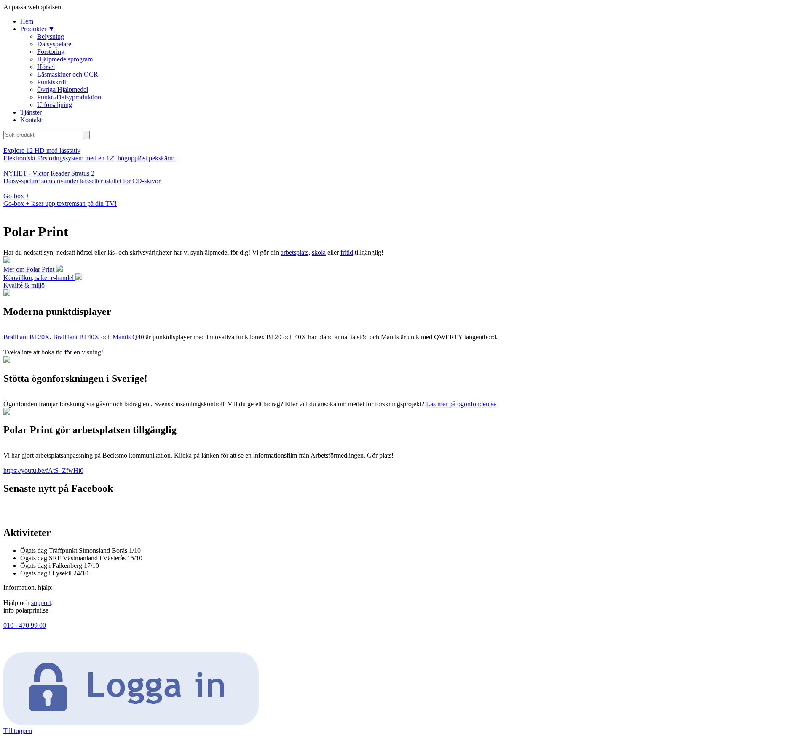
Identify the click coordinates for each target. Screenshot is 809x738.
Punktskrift (51, 81)
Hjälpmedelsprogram (65, 59)
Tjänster (31, 112)
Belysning (50, 36)
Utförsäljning (54, 104)
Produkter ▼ (37, 28)
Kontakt (31, 119)
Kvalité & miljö (24, 285)
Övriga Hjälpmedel (62, 89)
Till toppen (17, 730)
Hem (26, 21)
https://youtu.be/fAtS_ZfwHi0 (43, 470)
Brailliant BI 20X (26, 337)
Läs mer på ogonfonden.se (461, 404)
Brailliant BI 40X (76, 337)
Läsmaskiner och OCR (67, 74)
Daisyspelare (54, 44)
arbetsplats (294, 252)
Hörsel (46, 66)
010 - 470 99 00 (24, 625)
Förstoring (50, 51)
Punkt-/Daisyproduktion (69, 97)
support (41, 602)
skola (319, 252)
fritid (346, 252)
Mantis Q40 (128, 337)
